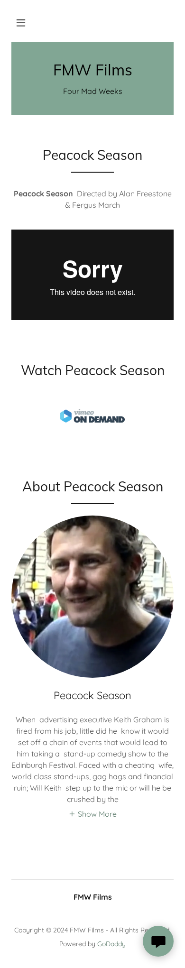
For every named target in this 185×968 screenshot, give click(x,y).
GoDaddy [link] (111, 944)
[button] (20, 22)
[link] (92, 70)
